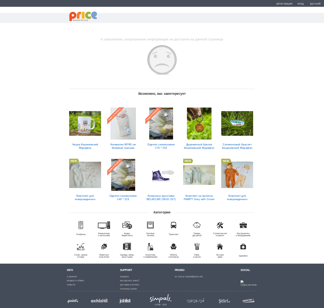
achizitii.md (99, 301)
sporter (247, 300)
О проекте (72, 276)
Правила (124, 276)
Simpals (161, 298)
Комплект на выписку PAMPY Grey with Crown (199, 197)
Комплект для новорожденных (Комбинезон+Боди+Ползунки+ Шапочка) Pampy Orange (237, 197)
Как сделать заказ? (129, 280)
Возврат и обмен (75, 280)
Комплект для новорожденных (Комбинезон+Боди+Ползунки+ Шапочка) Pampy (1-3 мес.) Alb (85, 197)
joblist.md (125, 301)
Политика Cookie (128, 289)
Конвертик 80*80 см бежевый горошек (123, 146)
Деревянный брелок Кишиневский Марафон (199, 146)
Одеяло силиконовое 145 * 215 (123, 197)
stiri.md (224, 301)
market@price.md (193, 276)
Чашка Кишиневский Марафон (85, 146)
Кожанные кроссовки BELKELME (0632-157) (161, 197)
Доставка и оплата (129, 284)
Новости (71, 284)
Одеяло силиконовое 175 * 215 (161, 146)
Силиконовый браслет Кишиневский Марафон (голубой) (237, 146)
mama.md (195, 300)
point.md (72, 301)
